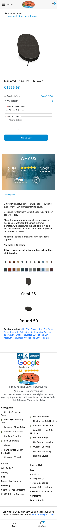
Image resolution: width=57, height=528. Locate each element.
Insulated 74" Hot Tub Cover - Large (31, 337)
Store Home (15, 13)
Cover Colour (14, 116)
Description (10, 194)
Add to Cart (26, 137)
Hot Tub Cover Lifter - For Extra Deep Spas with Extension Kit (28, 330)
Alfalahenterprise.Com (43, 514)
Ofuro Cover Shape (16, 106)
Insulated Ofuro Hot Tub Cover (23, 16)
